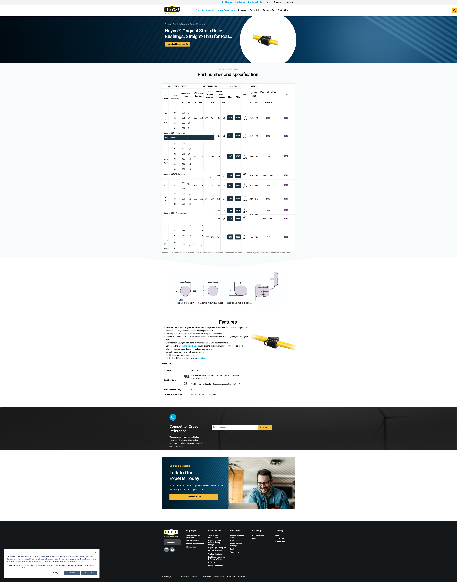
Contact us (192, 497)
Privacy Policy (219, 576)
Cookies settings (56, 573)
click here (190, 355)
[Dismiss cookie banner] (96, 553)
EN (267, 2)
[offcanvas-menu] (454, 10)
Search (264, 427)
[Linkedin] (166, 549)
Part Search (227, 2)
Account (279, 2)
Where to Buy (269, 10)
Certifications (184, 576)
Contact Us (283, 10)
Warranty (195, 576)
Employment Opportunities (236, 576)
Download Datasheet (176, 44)
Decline (88, 573)
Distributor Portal (255, 2)
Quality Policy (206, 576)
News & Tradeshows (226, 10)
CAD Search (240, 2)
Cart (291, 2)
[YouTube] (172, 549)
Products (200, 10)
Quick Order (255, 10)
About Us (210, 10)
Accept (72, 573)
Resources (243, 10)
